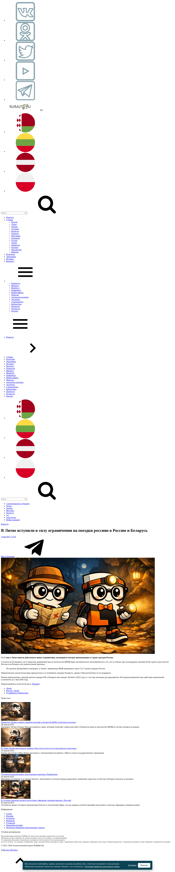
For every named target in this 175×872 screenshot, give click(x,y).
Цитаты (14, 311)
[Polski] (25, 191)
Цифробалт (16, 290)
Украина (15, 233)
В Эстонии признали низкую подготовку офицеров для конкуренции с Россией (36, 800)
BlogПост (15, 288)
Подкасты (15, 309)
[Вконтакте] (25, 20)
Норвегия (15, 245)
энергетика (11, 517)
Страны (9, 220)
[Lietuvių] (25, 151)
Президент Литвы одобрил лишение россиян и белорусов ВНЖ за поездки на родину (38, 722)
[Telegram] (25, 99)
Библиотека (16, 304)
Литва (14, 224)
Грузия (14, 240)
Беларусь (15, 231)
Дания (14, 243)
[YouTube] (25, 80)
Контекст (10, 261)
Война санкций (13, 520)
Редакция (10, 818)
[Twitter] (25, 60)
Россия (14, 222)
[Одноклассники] (25, 40)
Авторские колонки (20, 297)
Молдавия (15, 236)
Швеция (14, 252)
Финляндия (16, 250)
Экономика (11, 257)
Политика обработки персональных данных (25, 827)
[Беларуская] (25, 132)
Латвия (14, 227)
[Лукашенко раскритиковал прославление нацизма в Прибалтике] (15, 772)
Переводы (15, 283)
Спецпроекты (17, 302)
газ (7, 515)
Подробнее (132, 865)
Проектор (15, 306)
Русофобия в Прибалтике (17, 693)
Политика (10, 254)
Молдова (10, 510)
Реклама (9, 816)
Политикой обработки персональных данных (102, 867)
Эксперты (15, 299)
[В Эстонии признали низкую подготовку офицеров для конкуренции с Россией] (15, 798)
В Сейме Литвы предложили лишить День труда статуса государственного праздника (38, 748)
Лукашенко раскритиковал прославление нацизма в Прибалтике (29, 774)
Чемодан (15, 295)
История (10, 259)
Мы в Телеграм (8, 556)
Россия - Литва (12, 691)
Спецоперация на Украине (17, 504)
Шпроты (15, 286)
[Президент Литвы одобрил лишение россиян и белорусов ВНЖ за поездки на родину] (15, 720)
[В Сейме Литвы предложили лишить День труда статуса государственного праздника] (15, 746)
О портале (10, 823)
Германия (15, 238)
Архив (9, 814)
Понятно (144, 865)
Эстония (15, 229)
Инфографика (17, 292)
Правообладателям (14, 825)
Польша (14, 247)
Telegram (35, 684)
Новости (10, 217)
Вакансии (10, 821)
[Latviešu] (25, 171)
